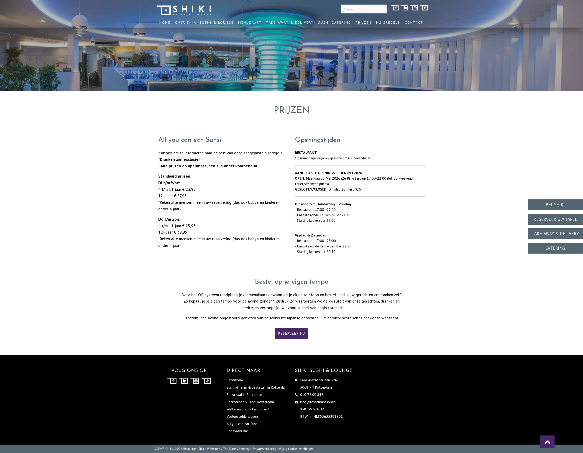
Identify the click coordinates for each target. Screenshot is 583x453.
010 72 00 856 (311, 394)
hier (169, 152)
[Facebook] (395, 8)
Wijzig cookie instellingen (296, 448)
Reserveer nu (291, 333)
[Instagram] (414, 8)
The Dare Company (236, 449)
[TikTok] (424, 8)
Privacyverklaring (264, 449)
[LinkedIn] (404, 8)
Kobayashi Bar (237, 431)
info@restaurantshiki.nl (318, 402)
